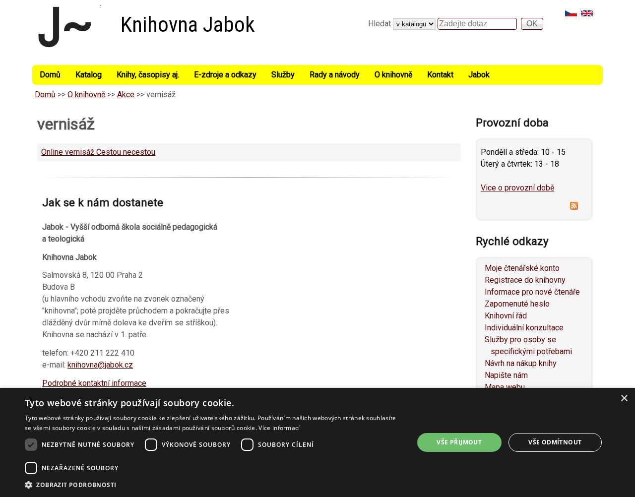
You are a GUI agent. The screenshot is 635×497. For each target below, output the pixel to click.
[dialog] (317, 442)
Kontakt (440, 74)
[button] (213, 485)
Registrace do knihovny (525, 280)
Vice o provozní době (517, 187)
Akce (125, 94)
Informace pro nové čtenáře (532, 292)
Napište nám (506, 375)
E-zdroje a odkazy (225, 74)
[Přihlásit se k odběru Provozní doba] (534, 207)
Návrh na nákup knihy (521, 363)
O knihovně (393, 74)
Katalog (88, 74)
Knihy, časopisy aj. (148, 74)
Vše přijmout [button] (459, 442)
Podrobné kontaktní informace (94, 383)
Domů (50, 74)
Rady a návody (335, 74)
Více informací (279, 428)
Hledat (380, 23)
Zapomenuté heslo (517, 304)
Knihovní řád (506, 315)
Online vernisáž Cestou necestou (98, 152)
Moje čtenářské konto (522, 268)
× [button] (624, 398)
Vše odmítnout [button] (554, 442)
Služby (283, 74)
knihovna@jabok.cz (100, 365)
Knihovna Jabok (188, 24)
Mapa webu (505, 387)
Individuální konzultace (524, 327)
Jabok (479, 74)
